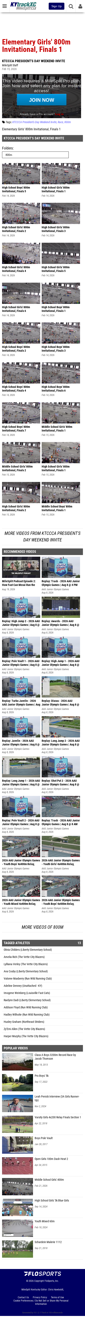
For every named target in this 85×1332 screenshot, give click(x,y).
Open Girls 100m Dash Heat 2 (51, 1159)
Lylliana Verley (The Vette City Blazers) (26, 964)
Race (60, 122)
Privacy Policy (40, 1297)
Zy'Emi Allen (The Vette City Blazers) (24, 1029)
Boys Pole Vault (44, 1138)
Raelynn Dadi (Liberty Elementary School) (27, 1000)
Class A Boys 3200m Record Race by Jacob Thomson (55, 1056)
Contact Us (23, 1297)
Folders (7, 148)
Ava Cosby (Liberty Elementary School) (26, 971)
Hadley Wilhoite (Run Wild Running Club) (27, 1014)
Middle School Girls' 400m (49, 1180)
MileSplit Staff (10, 65)
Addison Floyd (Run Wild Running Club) (26, 1007)
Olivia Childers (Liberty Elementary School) (28, 950)
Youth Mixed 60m (45, 1221)
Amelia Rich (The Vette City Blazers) (24, 957)
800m (67, 122)
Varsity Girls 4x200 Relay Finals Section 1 (58, 1117)
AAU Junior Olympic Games (55, 589)
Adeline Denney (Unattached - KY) (23, 986)
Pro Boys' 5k (41, 1076)
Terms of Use (57, 1297)
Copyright (39, 1281)
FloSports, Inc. (52, 1281)
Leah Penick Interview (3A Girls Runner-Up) (57, 1098)
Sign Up (56, 6)
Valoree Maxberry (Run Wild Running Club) (28, 978)
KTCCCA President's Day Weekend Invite (33, 61)
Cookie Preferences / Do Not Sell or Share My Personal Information (40, 1302)
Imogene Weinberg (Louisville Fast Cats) (27, 993)
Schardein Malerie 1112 (48, 1242)
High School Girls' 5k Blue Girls (52, 1200)
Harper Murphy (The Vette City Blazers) (26, 1036)
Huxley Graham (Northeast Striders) (24, 1022)
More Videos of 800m (42, 927)
